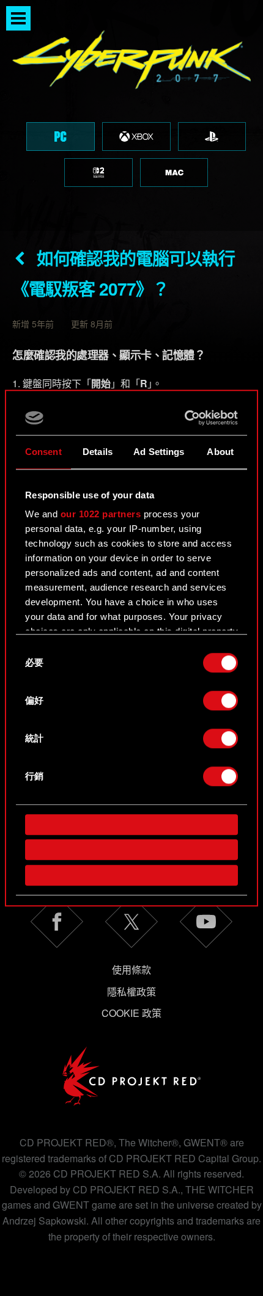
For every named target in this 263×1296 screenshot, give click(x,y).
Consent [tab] (43, 451)
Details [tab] (98, 451)
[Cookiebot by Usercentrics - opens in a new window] (185, 418)
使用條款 (131, 970)
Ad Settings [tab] (158, 451)
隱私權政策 (131, 992)
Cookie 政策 (131, 1013)
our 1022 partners (101, 514)
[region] (131, 115)
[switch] (220, 700)
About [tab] (220, 451)
